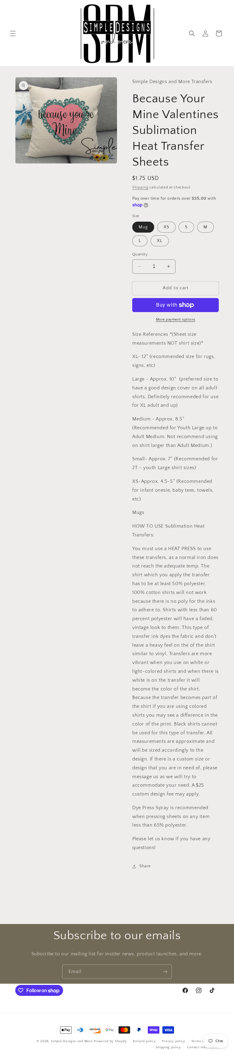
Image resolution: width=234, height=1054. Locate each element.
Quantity (140, 254)
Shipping (140, 187)
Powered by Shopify (110, 1041)
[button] (13, 33)
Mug (143, 227)
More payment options (175, 319)
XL (159, 240)
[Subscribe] (165, 971)
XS (166, 227)
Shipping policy (168, 1047)
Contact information (203, 1047)
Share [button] (145, 866)
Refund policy (144, 1041)
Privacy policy (173, 1041)
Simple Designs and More (72, 1041)
